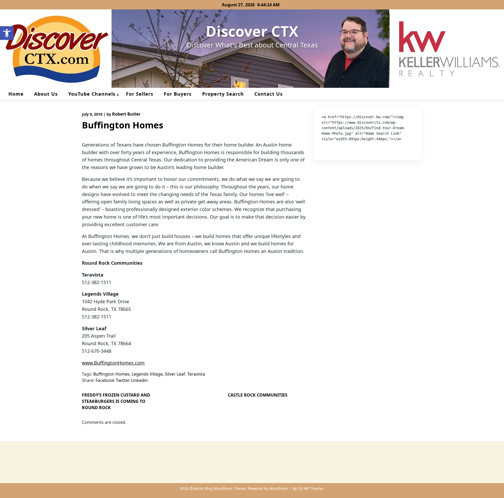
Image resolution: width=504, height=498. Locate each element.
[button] (7, 33)
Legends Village (147, 374)
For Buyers (178, 94)
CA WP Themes (311, 488)
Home (16, 94)
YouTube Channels (92, 94)
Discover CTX (252, 31)
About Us (46, 94)
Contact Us (268, 94)
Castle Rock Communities (257, 395)
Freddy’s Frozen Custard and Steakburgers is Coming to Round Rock (116, 401)
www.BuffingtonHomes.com (113, 363)
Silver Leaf (175, 374)
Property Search (223, 94)
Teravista (196, 374)
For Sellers (139, 94)
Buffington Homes (111, 374)
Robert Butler (126, 114)
